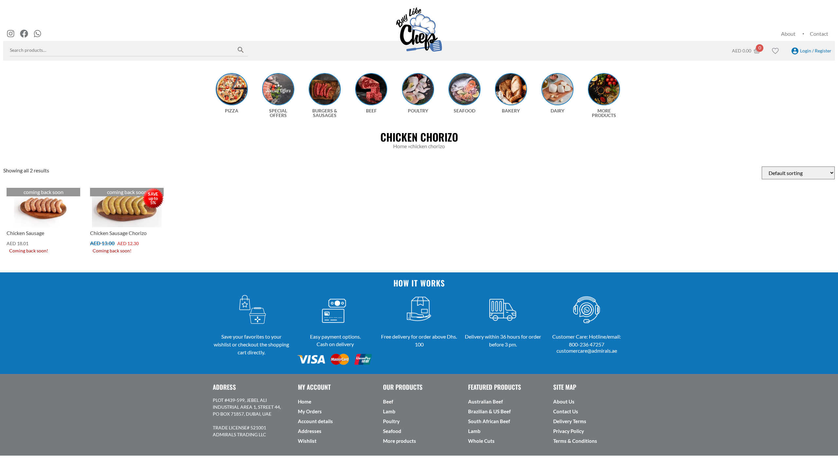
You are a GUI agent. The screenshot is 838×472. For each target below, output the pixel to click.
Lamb (389, 411)
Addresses (309, 431)
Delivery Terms (569, 421)
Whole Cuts (481, 441)
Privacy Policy (568, 431)
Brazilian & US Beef (489, 411)
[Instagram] (11, 34)
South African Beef (489, 421)
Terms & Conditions (575, 441)
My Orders (310, 411)
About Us (563, 401)
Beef (388, 401)
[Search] (240, 49)
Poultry (391, 421)
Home (304, 401)
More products (399, 441)
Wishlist (307, 441)
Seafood (392, 431)
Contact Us (565, 411)
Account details (315, 421)
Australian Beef (485, 401)
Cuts (13, 192)
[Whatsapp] (37, 34)
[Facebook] (24, 34)
